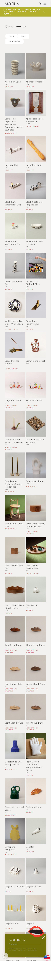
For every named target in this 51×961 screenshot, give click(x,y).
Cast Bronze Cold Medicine (35, 441)
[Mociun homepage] (12, 4)
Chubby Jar (32, 605)
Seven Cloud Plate (35, 684)
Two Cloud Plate (13, 645)
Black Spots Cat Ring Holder (34, 203)
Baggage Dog (11, 165)
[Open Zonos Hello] (46, 956)
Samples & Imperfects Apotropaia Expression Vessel (14, 122)
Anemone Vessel (34, 81)
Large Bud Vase (13, 400)
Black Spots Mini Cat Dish (35, 243)
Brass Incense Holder (12, 362)
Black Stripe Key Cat (13, 282)
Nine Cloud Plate (35, 723)
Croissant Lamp (34, 807)
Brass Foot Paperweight (32, 322)
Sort (23, 36)
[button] (40, 3)
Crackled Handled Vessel (14, 808)
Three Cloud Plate (35, 645)
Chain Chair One (13, 523)
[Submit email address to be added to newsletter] (40, 944)
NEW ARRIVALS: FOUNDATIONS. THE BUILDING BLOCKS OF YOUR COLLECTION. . (20, 12)
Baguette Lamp (34, 165)
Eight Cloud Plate (14, 723)
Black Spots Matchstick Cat (13, 243)
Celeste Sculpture (35, 481)
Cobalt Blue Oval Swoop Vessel (13, 763)
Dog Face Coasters (14, 886)
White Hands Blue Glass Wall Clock (14, 322)
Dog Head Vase (34, 886)
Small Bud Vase (34, 400)
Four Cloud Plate (13, 684)
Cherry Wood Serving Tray (32, 567)
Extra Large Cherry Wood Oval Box (35, 525)
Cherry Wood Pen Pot (14, 567)
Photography (14, 41)
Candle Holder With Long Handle (14, 441)
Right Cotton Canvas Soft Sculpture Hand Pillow (34, 765)
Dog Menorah (12, 923)
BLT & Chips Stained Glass (33, 282)
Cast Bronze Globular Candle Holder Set (13, 484)
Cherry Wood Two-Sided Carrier (14, 606)
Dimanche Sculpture (10, 848)
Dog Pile (30, 923)
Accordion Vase (13, 81)
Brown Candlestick (35, 361)
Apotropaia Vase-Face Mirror (35, 120)
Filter (11, 36)
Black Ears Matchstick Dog (13, 203)
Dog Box (30, 847)
